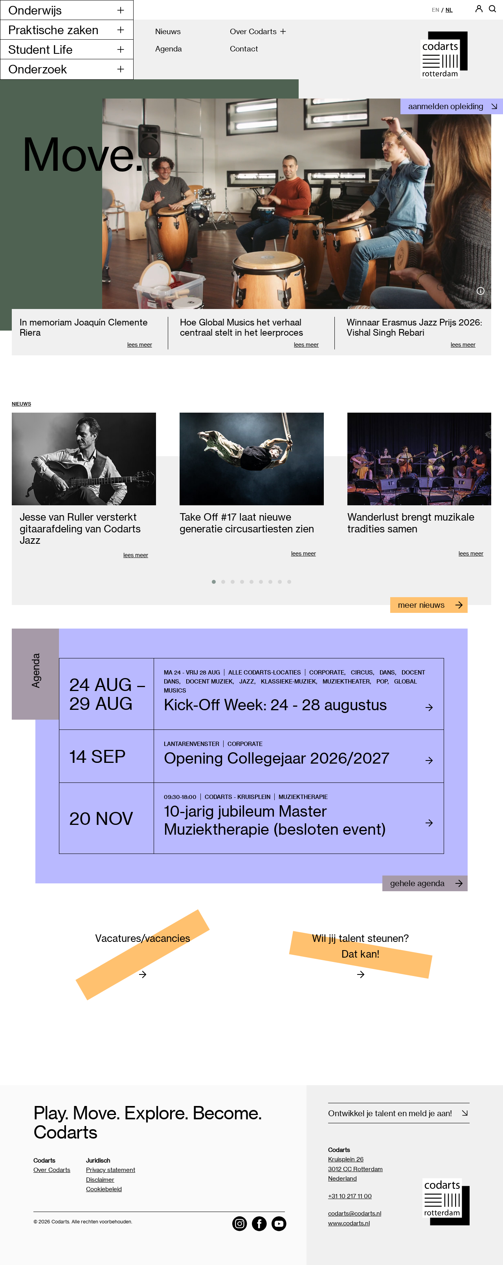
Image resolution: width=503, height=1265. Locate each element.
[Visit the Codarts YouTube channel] (279, 1223)
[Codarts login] (479, 11)
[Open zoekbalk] (492, 11)
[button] (213, 582)
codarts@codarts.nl (354, 1213)
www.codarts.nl (349, 1223)
